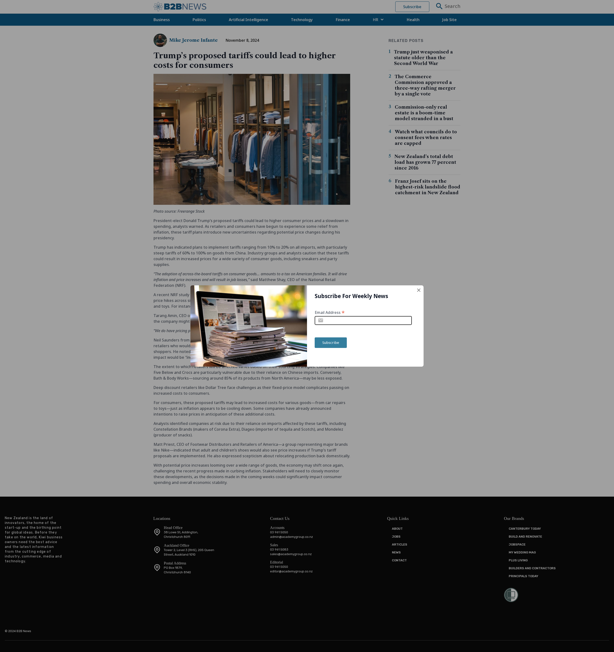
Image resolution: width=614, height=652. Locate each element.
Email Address (330, 312)
